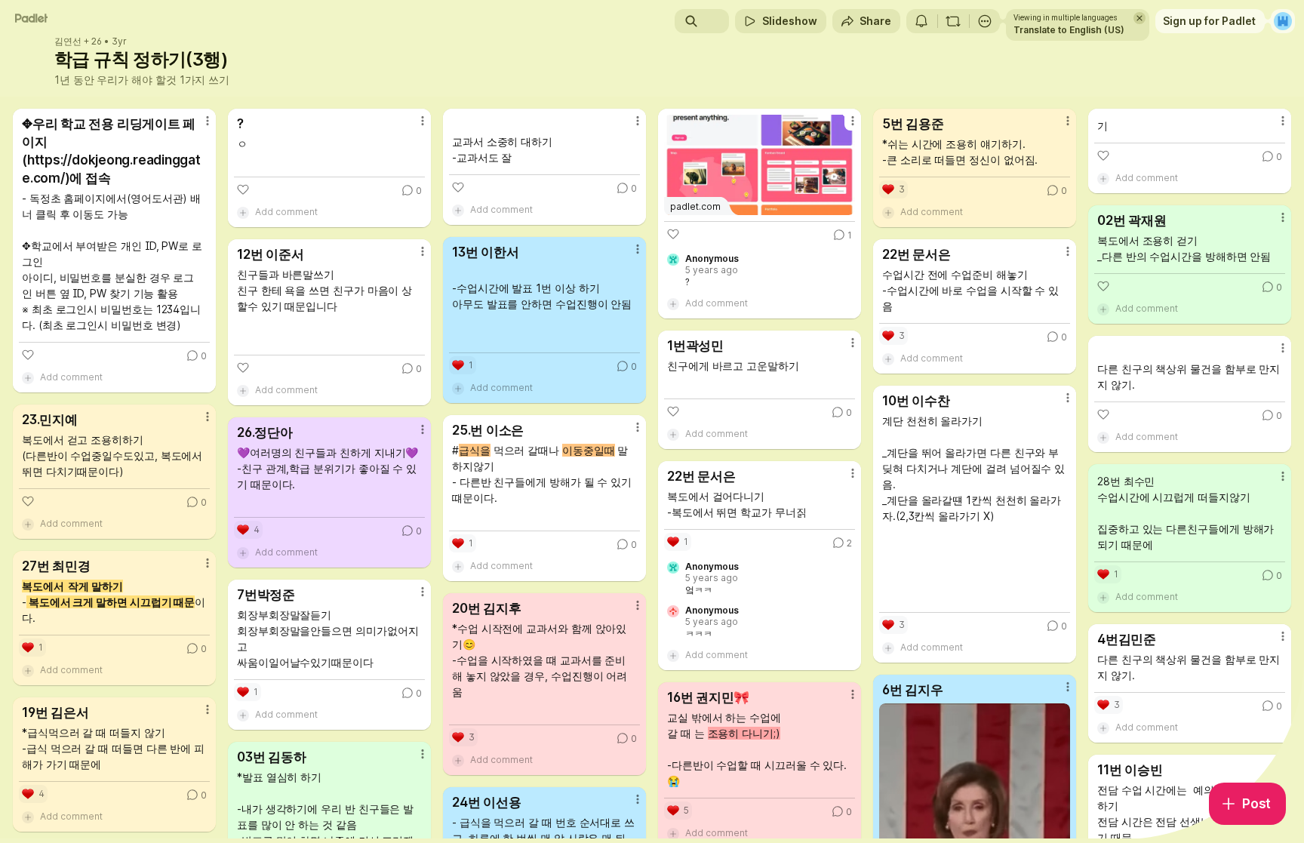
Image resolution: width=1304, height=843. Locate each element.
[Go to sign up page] (1283, 21)
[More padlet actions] (985, 21)
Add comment (71, 377)
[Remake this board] (953, 21)
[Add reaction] (28, 355)
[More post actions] (207, 121)
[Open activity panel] (921, 21)
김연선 (68, 41)
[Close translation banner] (1139, 18)
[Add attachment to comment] (28, 377)
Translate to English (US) (1068, 29)
